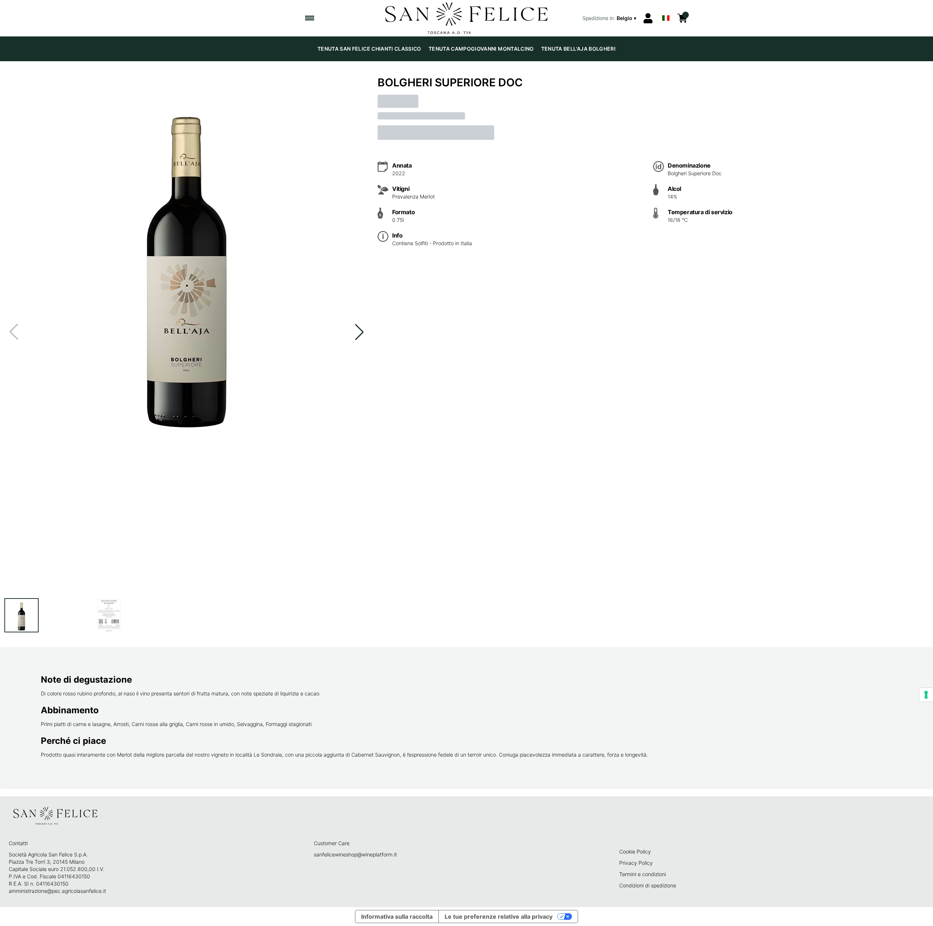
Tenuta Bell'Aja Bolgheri (578, 49)
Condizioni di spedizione (647, 885)
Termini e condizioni (642, 874)
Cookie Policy (635, 851)
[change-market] (610, 18)
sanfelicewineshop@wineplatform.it (355, 854)
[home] (466, 18)
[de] (666, 8)
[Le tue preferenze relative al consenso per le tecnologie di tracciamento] (926, 695)
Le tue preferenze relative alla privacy (499, 916)
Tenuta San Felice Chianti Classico (369, 49)
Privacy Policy (636, 863)
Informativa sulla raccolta (397, 916)
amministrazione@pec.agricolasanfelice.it (57, 891)
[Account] (648, 18)
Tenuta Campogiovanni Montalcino (481, 49)
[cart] (682, 18)
